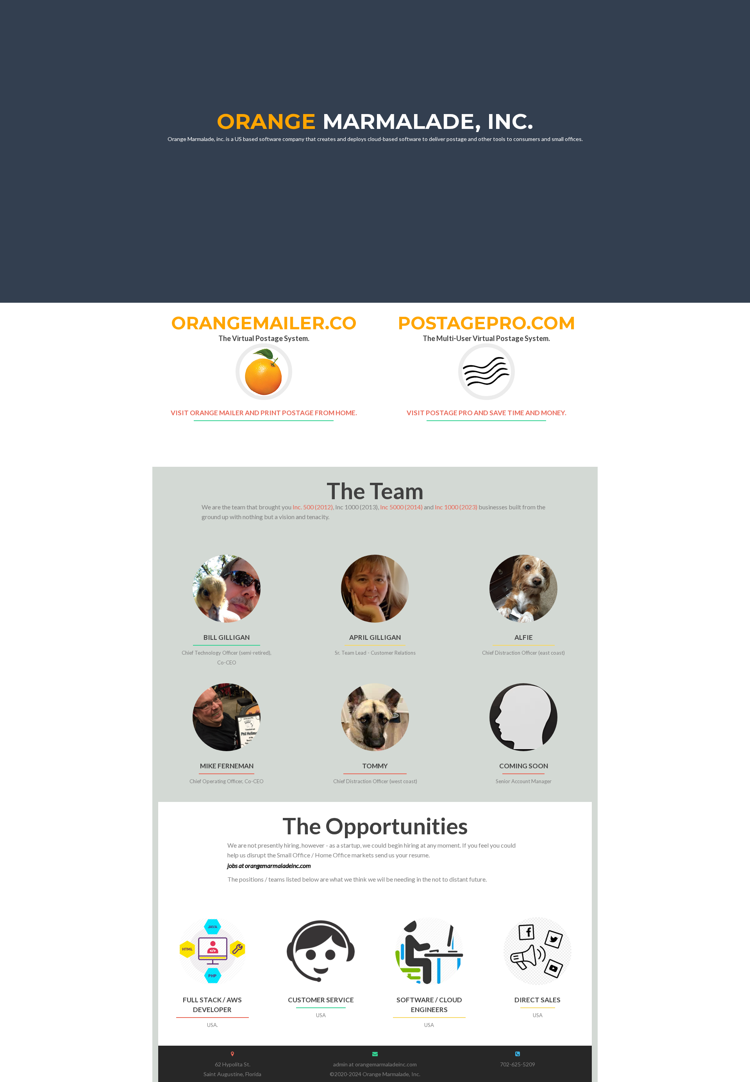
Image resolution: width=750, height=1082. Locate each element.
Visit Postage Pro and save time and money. (486, 413)
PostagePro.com (486, 323)
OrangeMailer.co (264, 323)
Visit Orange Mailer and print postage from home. (264, 413)
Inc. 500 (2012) (313, 507)
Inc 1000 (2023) (456, 507)
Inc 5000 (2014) (401, 507)
